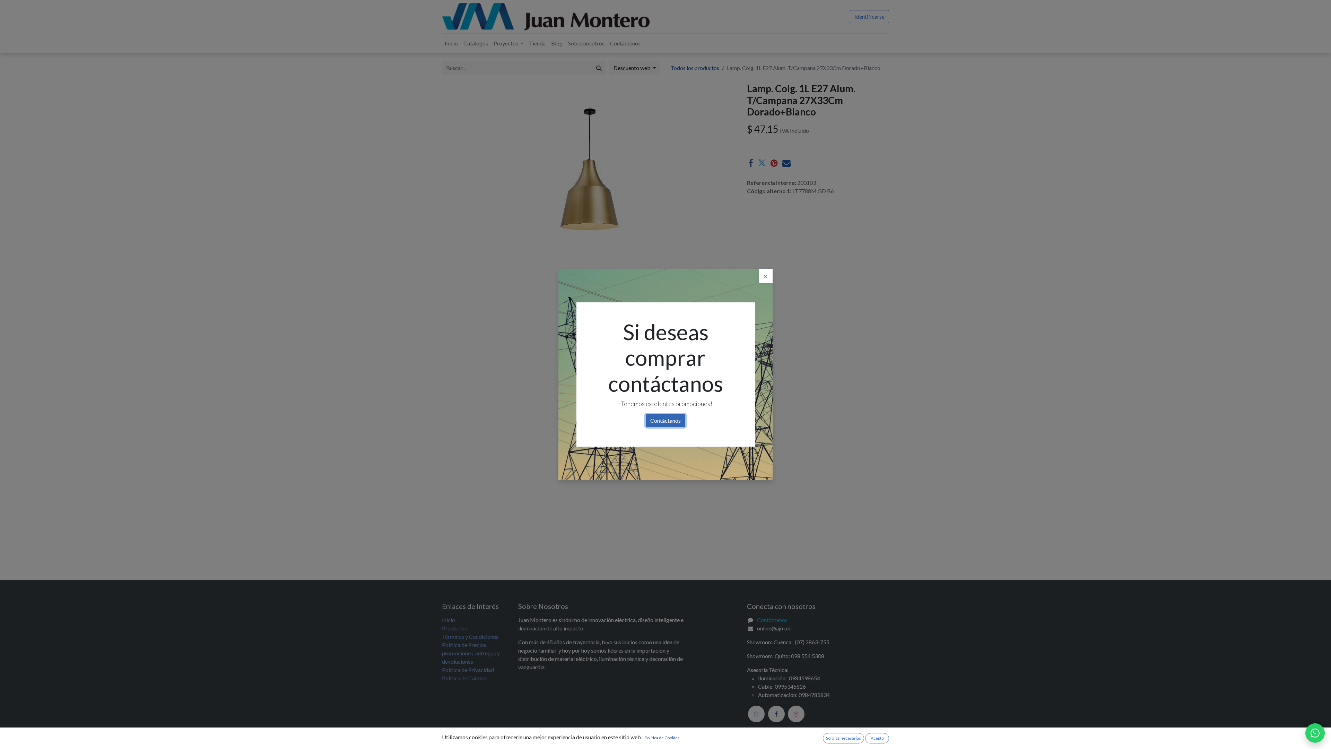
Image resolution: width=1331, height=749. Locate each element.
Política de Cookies (662, 737)
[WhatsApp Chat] (1315, 733)
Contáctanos (665, 420)
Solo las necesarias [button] (843, 738)
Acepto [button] (877, 738)
